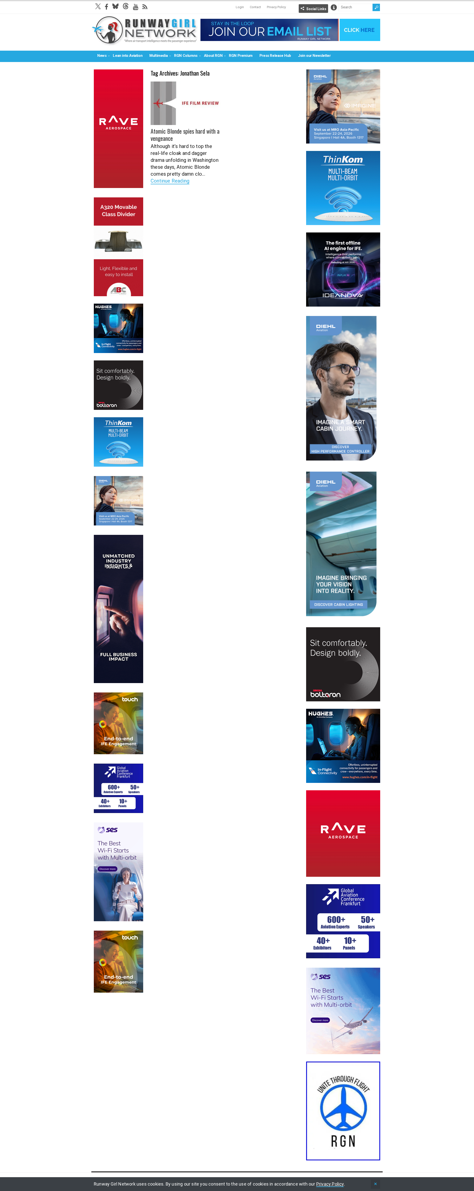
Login (240, 7)
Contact (255, 7)
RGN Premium (241, 55)
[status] (375, 1184)
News (101, 55)
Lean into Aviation (127, 55)
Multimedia (158, 55)
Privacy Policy (276, 7)
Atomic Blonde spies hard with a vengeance (185, 134)
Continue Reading (170, 181)
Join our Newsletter (314, 55)
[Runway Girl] (144, 43)
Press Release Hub (275, 55)
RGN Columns (186, 55)
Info (334, 7)
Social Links (316, 9)
